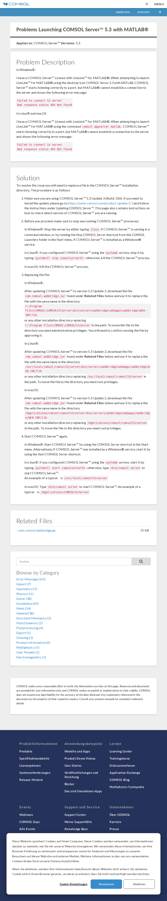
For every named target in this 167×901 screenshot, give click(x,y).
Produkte (26, 751)
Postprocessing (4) (29, 628)
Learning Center (121, 751)
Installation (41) (27, 603)
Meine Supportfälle (78, 822)
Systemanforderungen (34, 773)
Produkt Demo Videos (80, 758)
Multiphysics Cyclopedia (127, 787)
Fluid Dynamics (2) (29, 623)
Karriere (115, 822)
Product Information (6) (33, 642)
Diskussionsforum (122, 765)
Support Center (75, 815)
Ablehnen (139, 884)
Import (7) (23, 584)
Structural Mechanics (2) (33, 618)
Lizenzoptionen (30, 765)
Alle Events (27, 829)
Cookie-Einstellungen (73, 884)
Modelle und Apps (77, 751)
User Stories (73, 765)
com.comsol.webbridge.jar (37, 530)
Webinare (26, 815)
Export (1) (23, 633)
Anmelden (123, 12)
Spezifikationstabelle (34, 758)
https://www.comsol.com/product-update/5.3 (100, 203)
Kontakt (144, 12)
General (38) (25, 613)
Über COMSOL (120, 815)
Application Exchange (125, 773)
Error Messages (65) (30, 579)
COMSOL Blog (120, 780)
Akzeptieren (106, 884)
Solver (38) (24, 598)
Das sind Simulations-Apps (83, 791)
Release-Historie (31, 780)
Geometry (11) (26, 589)
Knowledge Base (76, 829)
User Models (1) (27, 652)
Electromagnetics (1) (31, 657)
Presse (114, 829)
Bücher (70, 784)
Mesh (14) (23, 608)
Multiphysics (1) (27, 647)
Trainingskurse (120, 758)
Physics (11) (25, 594)
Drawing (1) (24, 637)
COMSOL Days (29, 822)
